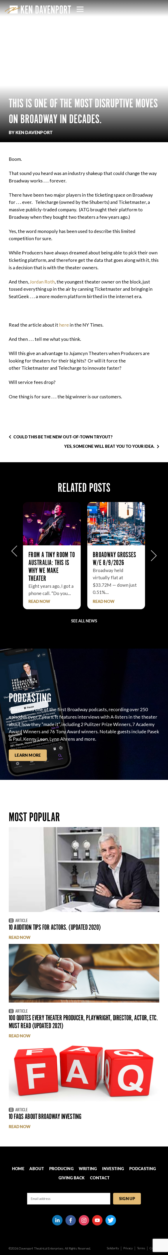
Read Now (39, 601)
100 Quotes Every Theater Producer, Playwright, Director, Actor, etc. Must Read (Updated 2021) (83, 1022)
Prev (14, 553)
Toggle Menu (80, 9)
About (36, 1168)
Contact (100, 1177)
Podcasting (142, 1168)
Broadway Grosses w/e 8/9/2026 (114, 559)
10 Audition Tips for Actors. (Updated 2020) (55, 927)
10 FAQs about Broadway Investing (45, 1116)
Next (153, 553)
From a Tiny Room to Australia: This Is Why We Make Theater (51, 566)
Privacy (128, 1248)
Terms (141, 1248)
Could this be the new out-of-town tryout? (62, 436)
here (64, 324)
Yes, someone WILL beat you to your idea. (109, 446)
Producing (61, 1168)
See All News (84, 620)
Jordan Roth (42, 281)
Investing (113, 1168)
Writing (88, 1168)
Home (18, 1168)
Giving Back (71, 1177)
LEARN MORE (28, 755)
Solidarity (113, 1248)
